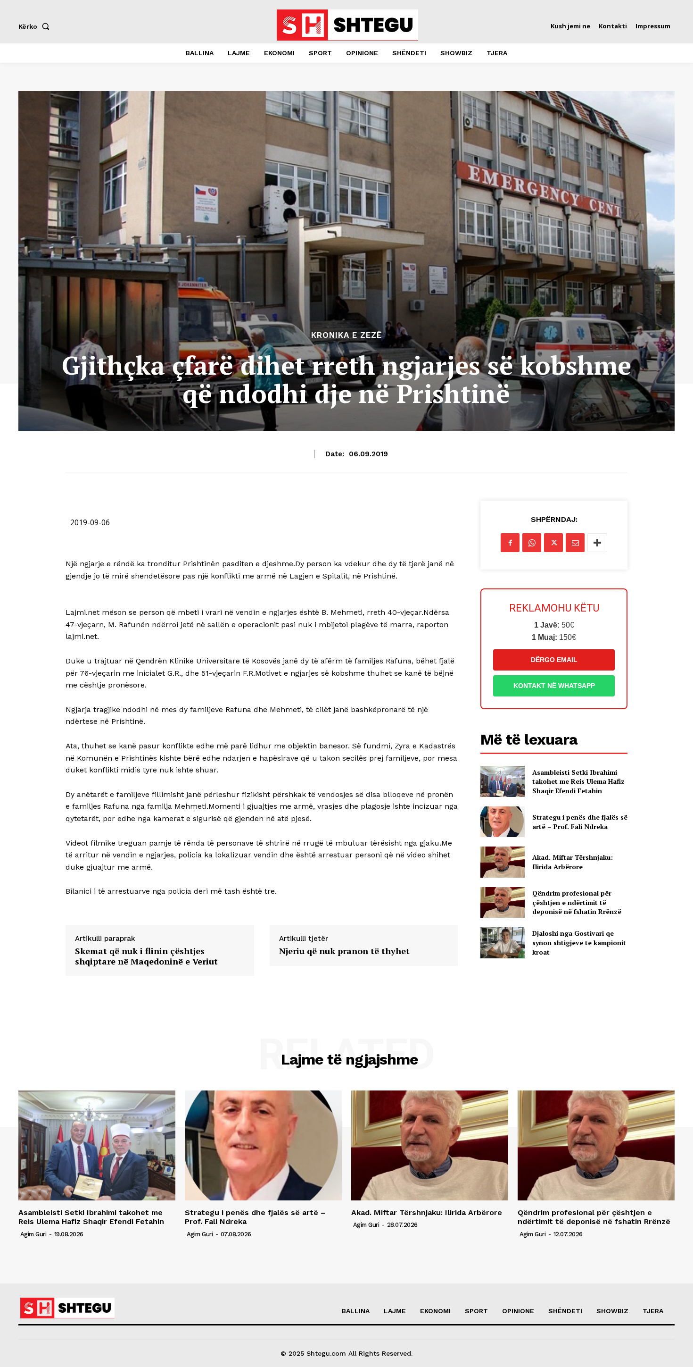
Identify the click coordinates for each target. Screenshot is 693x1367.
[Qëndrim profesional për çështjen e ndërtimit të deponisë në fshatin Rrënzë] (502, 902)
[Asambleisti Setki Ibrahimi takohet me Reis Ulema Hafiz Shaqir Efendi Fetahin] (502, 781)
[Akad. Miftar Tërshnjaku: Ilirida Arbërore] (502, 862)
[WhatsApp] (531, 542)
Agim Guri (33, 1234)
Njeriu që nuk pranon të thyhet (344, 951)
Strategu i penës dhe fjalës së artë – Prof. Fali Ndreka (579, 822)
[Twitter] (553, 542)
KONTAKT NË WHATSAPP (554, 685)
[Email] (575, 542)
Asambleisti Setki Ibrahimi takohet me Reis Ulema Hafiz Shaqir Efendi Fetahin (578, 781)
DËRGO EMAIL (554, 659)
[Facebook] (510, 542)
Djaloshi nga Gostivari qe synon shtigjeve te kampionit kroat (579, 942)
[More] (597, 542)
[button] (35, 26)
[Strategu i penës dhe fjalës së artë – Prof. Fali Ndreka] (502, 821)
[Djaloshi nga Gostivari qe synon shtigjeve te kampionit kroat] (502, 942)
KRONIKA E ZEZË (346, 335)
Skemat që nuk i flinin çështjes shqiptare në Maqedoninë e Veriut (146, 956)
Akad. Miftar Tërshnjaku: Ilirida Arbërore (572, 862)
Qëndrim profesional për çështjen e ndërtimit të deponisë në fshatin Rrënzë (576, 902)
